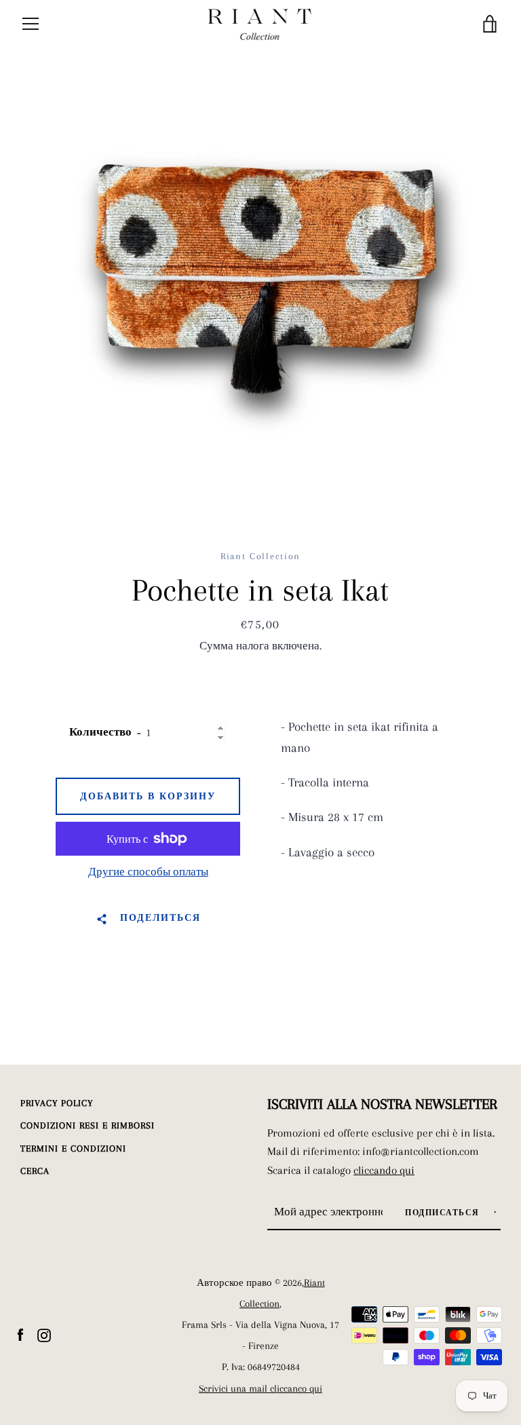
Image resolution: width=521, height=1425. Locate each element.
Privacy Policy (56, 1103)
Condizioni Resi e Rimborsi (87, 1125)
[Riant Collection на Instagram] (44, 1334)
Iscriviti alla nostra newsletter (382, 1104)
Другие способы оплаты (148, 871)
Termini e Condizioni (73, 1148)
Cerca (35, 1171)
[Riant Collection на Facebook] (20, 1334)
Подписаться (443, 1213)
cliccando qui (383, 1170)
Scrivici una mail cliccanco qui (260, 1388)
